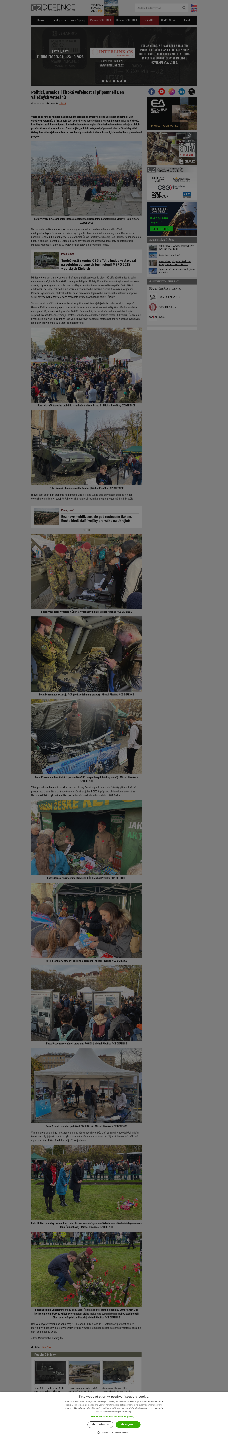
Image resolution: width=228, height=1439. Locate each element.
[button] (114, 1417)
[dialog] (114, 1415)
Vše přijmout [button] (128, 1424)
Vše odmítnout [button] (100, 1424)
